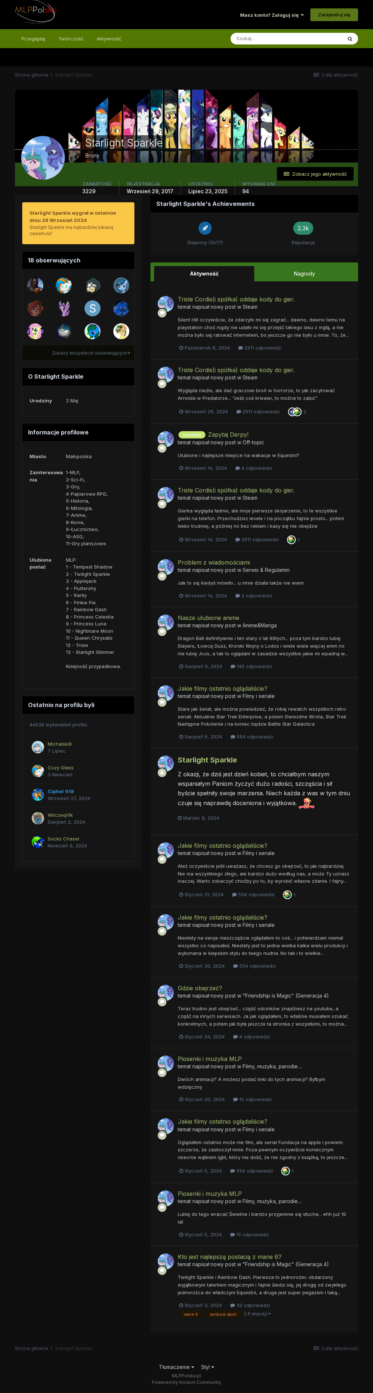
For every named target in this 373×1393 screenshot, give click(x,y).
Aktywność (109, 39)
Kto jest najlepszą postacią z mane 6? (230, 1256)
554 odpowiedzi (254, 737)
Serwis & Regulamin (266, 570)
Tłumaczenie (175, 1367)
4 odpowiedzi (256, 468)
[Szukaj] (350, 38)
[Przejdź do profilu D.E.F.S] (35, 331)
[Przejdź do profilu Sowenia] (64, 331)
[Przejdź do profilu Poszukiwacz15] (121, 308)
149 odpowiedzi (253, 666)
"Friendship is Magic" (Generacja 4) (286, 995)
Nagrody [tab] (304, 273)
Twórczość (70, 39)
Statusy (324, 38)
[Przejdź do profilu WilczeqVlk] (38, 818)
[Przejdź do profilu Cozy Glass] (64, 285)
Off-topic (253, 442)
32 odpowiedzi (252, 1305)
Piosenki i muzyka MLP (210, 1058)
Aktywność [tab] (204, 273)
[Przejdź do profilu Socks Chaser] (38, 842)
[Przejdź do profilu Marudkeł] (35, 285)
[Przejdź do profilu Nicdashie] (93, 331)
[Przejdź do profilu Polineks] (121, 331)
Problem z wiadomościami (214, 562)
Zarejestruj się (334, 14)
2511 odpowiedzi (262, 348)
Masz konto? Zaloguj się (270, 15)
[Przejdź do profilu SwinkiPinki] (93, 308)
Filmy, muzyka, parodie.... (272, 1066)
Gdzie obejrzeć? (200, 988)
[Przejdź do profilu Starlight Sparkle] (166, 304)
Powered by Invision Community (186, 1382)
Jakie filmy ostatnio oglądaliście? (222, 688)
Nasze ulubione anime (208, 617)
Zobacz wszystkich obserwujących (90, 353)
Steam (250, 307)
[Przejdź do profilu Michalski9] (38, 747)
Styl (206, 1367)
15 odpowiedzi (255, 1099)
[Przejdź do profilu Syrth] (93, 285)
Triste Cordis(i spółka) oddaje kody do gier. (236, 299)
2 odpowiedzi (256, 595)
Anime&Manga (260, 625)
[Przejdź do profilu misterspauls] (64, 308)
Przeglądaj (33, 39)
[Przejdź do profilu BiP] (35, 308)
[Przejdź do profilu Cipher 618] (38, 794)
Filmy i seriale (259, 696)
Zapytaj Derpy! (228, 434)
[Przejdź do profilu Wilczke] (121, 285)
